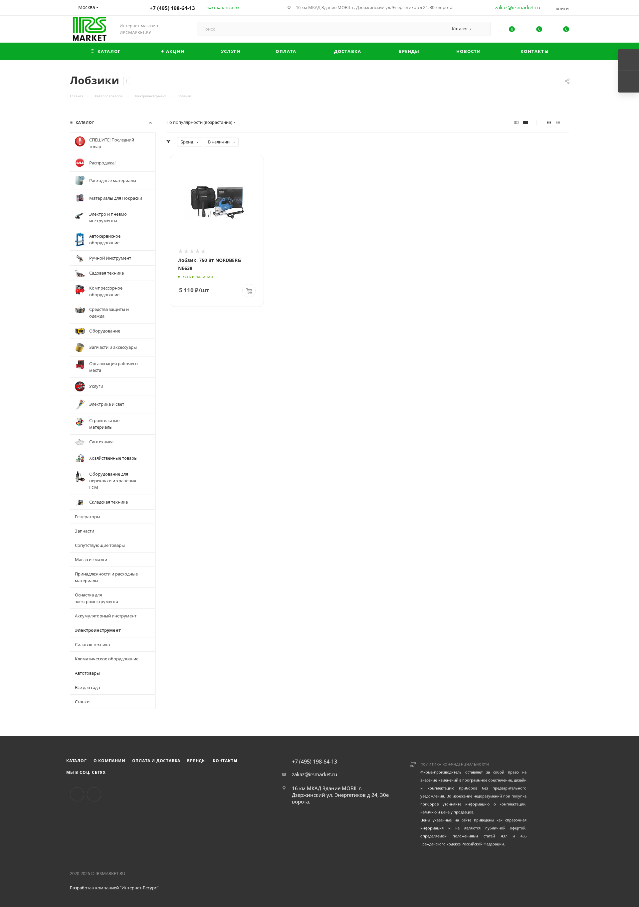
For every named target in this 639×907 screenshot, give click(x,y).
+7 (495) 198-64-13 (172, 8)
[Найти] (482, 29)
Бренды (196, 761)
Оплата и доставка (156, 761)
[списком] (557, 122)
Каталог (76, 761)
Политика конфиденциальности (454, 764)
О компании (109, 761)
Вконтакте (77, 794)
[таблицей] (566, 122)
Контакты (225, 761)
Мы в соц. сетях (86, 772)
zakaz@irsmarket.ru (517, 7)
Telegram (94, 794)
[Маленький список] (516, 122)
